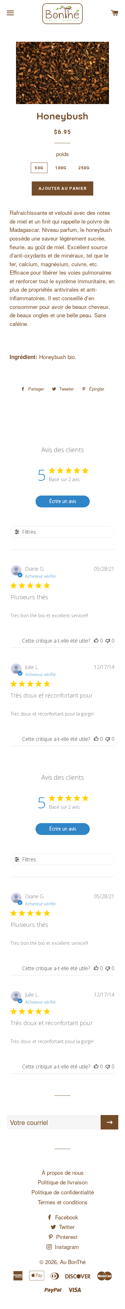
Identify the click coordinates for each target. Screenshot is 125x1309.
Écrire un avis (62, 501)
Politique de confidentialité (62, 1192)
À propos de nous (63, 1172)
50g (39, 167)
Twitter (66, 1227)
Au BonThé (73, 1262)
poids (62, 154)
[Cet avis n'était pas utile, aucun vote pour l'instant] (107, 640)
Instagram (66, 1247)
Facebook (66, 1217)
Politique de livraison (63, 1182)
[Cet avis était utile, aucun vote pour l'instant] (96, 640)
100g (61, 167)
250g (84, 167)
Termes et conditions (63, 1202)
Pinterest (66, 1237)
